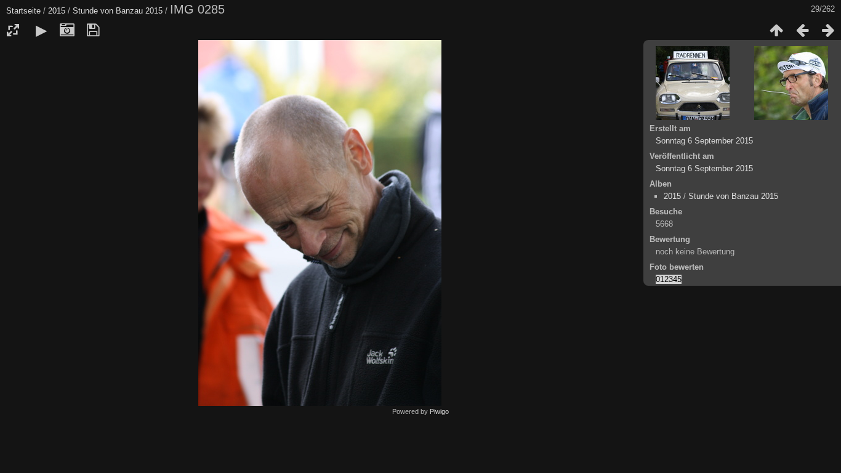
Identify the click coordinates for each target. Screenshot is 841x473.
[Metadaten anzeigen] (67, 30)
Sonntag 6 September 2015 (704, 140)
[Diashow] (41, 30)
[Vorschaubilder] (776, 30)
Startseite (23, 10)
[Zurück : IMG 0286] (802, 30)
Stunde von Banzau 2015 (118, 10)
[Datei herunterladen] (93, 30)
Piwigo (439, 411)
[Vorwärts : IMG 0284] (828, 30)
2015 (56, 10)
